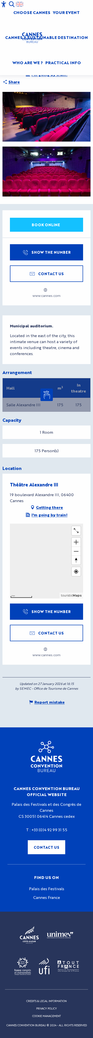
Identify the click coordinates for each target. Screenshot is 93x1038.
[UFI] (44, 966)
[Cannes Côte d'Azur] (29, 935)
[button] (11, 4)
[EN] (19, 4)
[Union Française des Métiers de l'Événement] (60, 934)
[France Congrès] (22, 966)
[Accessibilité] (3, 4)
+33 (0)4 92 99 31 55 (49, 829)
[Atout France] (68, 966)
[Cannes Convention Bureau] (32, 37)
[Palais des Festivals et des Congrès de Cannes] (46, 756)
